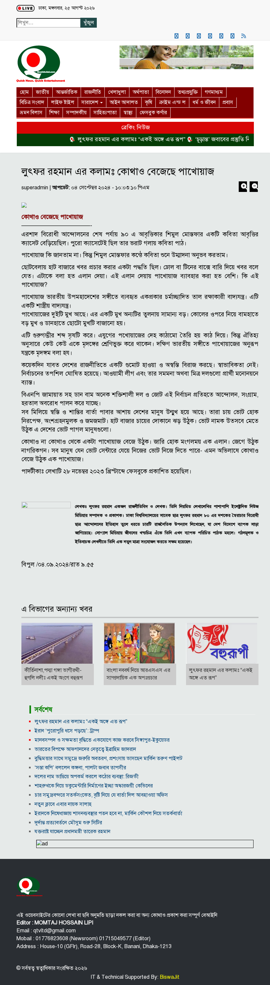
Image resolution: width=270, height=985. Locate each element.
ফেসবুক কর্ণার (153, 112)
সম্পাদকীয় (76, 112)
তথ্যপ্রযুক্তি (188, 92)
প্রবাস (228, 102)
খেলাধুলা (117, 92)
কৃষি (148, 102)
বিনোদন (163, 92)
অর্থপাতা (141, 92)
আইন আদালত (124, 102)
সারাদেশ (90, 102)
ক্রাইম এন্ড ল (172, 102)
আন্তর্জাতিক (66, 92)
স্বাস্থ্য (128, 112)
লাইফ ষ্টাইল (62, 102)
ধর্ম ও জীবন (204, 102)
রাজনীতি (92, 92)
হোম (24, 92)
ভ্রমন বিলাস (31, 112)
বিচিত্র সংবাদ (32, 102)
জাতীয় (42, 92)
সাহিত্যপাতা (105, 112)
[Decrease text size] (253, 187)
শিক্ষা (54, 112)
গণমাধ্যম (214, 92)
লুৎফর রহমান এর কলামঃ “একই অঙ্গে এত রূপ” (121, 139)
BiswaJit (168, 977)
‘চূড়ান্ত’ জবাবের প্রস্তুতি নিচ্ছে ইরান (222, 139)
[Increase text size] (243, 187)
